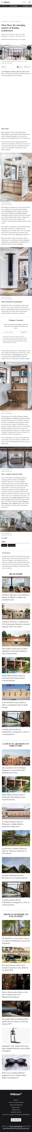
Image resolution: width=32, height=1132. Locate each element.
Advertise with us (16, 1112)
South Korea (4, 503)
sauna (17, 234)
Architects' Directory (15, 21)
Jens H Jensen (6, 39)
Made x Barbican (13, 6)
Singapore (25, 501)
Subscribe (24, 2)
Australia (14, 497)
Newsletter (28, 67)
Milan (26, 240)
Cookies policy (16, 1109)
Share (5, 67)
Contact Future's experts (16, 1102)
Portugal (20, 244)
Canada (8, 499)
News (24, 39)
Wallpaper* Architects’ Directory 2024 (14, 71)
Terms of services (19, 336)
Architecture (4, 21)
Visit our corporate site (17, 1126)
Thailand (15, 503)
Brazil (19, 497)
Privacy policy (16, 1107)
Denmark (17, 354)
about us (16, 1100)
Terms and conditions (16, 1105)
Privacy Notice (21, 338)
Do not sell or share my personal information (16, 1114)
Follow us (20, 67)
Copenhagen (8, 211)
